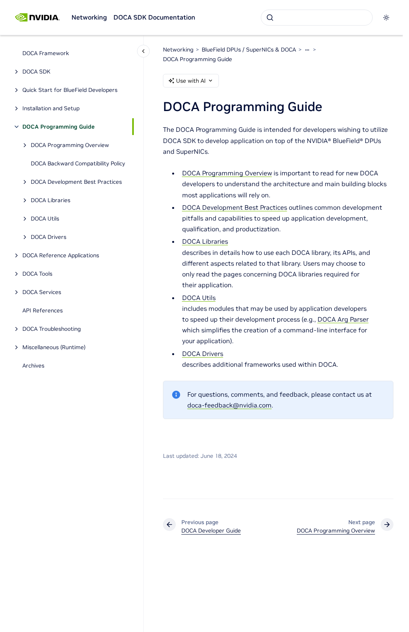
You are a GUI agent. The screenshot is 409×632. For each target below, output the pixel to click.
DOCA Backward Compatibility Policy (78, 163)
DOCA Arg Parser (343, 319)
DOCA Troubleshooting (51, 328)
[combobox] (316, 17)
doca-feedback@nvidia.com (229, 405)
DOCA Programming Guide (58, 126)
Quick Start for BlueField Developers (69, 89)
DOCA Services (41, 292)
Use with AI (191, 80)
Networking (89, 17)
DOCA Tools (37, 273)
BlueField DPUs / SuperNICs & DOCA (249, 49)
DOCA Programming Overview (70, 145)
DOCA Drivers (48, 236)
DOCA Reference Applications (60, 255)
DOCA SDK (36, 71)
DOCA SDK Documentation (154, 17)
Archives (33, 365)
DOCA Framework (45, 53)
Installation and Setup (50, 108)
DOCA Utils (45, 218)
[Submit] (270, 17)
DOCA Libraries (50, 200)
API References (42, 310)
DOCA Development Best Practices (76, 181)
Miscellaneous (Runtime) (53, 347)
